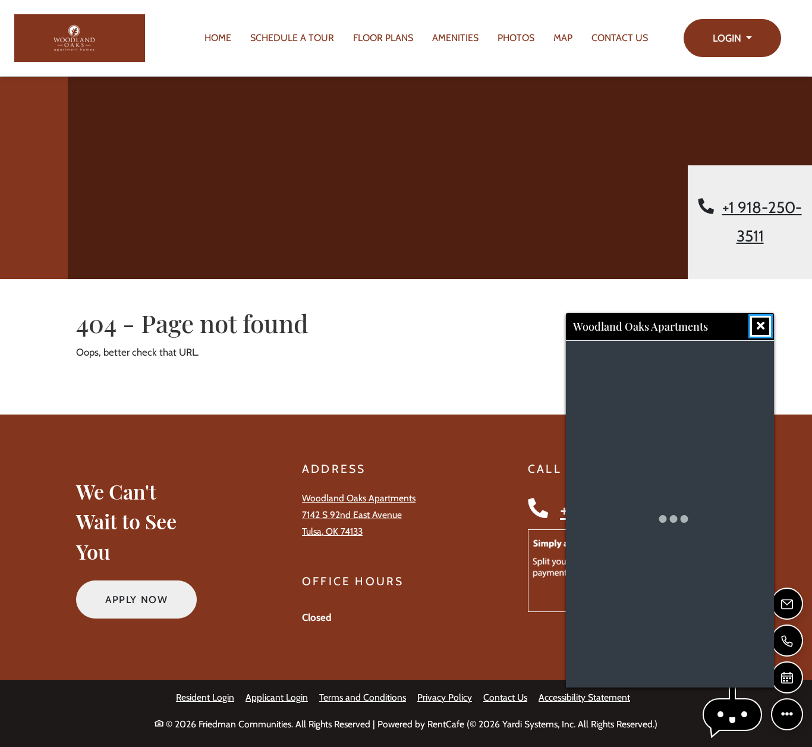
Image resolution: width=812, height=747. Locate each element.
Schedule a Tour (292, 37)
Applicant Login (277, 697)
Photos (516, 37)
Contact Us (619, 37)
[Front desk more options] (787, 714)
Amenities (455, 37)
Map (562, 37)
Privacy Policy (444, 697)
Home (217, 37)
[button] (732, 38)
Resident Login (205, 697)
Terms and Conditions (362, 697)
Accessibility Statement (584, 697)
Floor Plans (383, 37)
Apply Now (151, 599)
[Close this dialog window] (761, 326)
